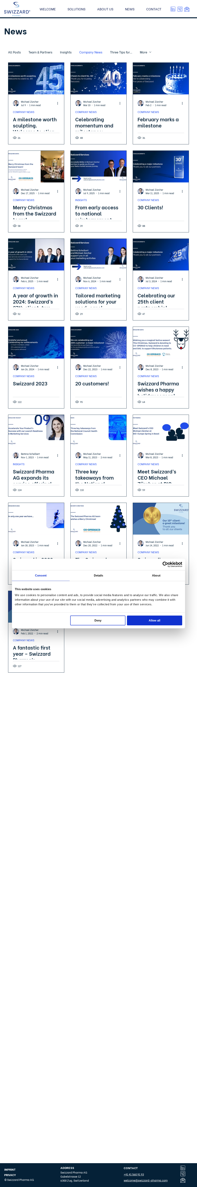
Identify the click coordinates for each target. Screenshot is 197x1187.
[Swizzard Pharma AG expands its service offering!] (36, 431)
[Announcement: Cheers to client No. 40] (98, 78)
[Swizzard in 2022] (36, 519)
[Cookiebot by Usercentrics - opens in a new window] (165, 564)
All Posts (14, 52)
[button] (180, 9)
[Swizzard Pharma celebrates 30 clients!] (161, 166)
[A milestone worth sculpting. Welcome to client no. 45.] (36, 78)
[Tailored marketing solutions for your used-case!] (98, 254)
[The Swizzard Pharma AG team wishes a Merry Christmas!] (98, 519)
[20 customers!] (98, 343)
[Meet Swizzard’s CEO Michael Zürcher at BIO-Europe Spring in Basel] (161, 431)
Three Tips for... (121, 52)
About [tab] (156, 575)
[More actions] (59, 103)
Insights (66, 52)
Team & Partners (40, 52)
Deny (97, 620)
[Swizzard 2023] (36, 343)
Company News (90, 52)
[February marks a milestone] (161, 78)
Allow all (154, 620)
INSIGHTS (81, 199)
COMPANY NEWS (23, 111)
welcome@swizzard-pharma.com (146, 1180)
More (143, 52)
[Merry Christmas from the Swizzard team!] (36, 166)
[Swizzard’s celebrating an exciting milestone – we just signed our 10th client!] (161, 519)
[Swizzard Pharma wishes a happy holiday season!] (161, 343)
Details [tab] (98, 575)
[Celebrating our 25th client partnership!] (161, 254)
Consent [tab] (41, 575)
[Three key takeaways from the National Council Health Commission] (98, 431)
